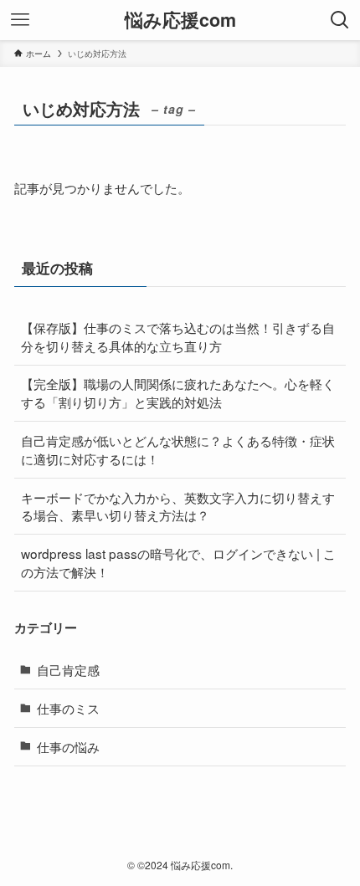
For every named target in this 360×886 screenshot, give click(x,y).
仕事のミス (68, 708)
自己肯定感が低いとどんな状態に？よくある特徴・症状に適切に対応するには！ (178, 449)
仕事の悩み (68, 746)
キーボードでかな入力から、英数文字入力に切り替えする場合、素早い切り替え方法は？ (178, 506)
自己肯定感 (68, 669)
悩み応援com (180, 20)
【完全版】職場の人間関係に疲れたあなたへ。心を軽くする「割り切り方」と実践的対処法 (178, 392)
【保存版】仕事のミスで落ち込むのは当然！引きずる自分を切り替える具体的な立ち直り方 (178, 336)
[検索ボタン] (340, 20)
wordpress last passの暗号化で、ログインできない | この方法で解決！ (178, 562)
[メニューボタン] (20, 20)
